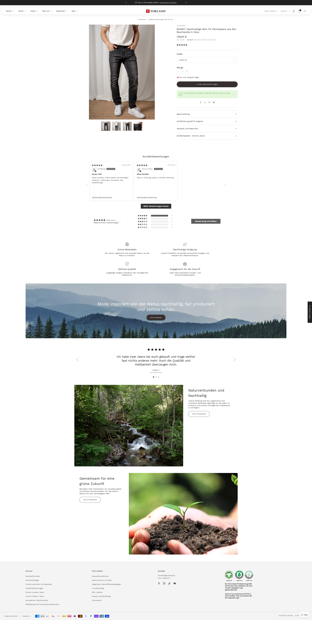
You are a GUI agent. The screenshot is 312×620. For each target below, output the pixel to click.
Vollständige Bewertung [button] (102, 197)
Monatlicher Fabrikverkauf (37, 600)
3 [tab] (158, 377)
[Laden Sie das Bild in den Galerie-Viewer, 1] (105, 126)
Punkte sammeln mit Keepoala (39, 584)
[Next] (186, 2)
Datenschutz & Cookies (102, 580)
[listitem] (156, 2)
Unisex (33, 11)
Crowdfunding (98, 588)
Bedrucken (60, 11)
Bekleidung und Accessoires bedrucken (42, 604)
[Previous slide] (87, 185)
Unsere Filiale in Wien (35, 596)
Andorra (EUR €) (271, 11)
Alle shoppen (156, 317)
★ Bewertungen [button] (310, 312)
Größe (179, 54)
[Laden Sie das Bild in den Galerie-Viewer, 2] (116, 126)
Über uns (45, 11)
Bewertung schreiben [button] (206, 221)
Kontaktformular (33, 576)
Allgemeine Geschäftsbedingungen (106, 584)
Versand (190, 40)
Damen (9, 11)
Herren (21, 11)
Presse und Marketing (101, 596)
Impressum (97, 600)
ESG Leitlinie (97, 592)
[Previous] (126, 2)
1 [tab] (153, 377)
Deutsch (284, 11)
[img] (97, 165)
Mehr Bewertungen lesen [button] (156, 206)
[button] (182, 45)
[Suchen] (305, 11)
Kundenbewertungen (34, 588)
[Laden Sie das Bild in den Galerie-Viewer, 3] (127, 126)
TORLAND (181, 26)
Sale (73, 11)
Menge (180, 67)
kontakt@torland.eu (166, 575)
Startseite (142, 19)
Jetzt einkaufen (199, 414)
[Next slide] (225, 185)
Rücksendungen (32, 580)
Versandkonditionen (100, 576)
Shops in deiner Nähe (35, 592)
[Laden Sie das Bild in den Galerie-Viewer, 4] (137, 126)
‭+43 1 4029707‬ (164, 578)
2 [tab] (156, 377)
